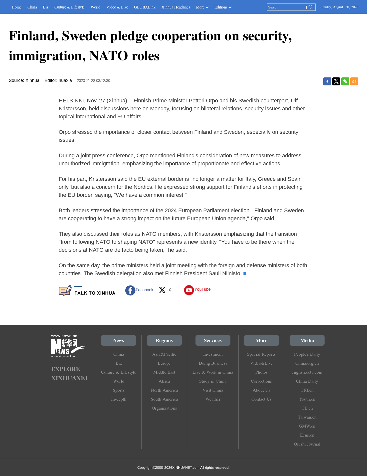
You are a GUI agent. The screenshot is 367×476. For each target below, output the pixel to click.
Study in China (212, 381)
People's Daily (307, 354)
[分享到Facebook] (327, 81)
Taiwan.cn (307, 417)
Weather (212, 399)
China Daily (307, 381)
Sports (118, 390)
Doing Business (213, 363)
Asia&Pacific (164, 354)
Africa (164, 381)
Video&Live (261, 363)
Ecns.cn (307, 435)
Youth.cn (307, 399)
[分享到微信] (345, 81)
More (200, 6)
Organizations (164, 408)
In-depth (118, 399)
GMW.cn (307, 426)
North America (164, 390)
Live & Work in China (212, 372)
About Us (261, 390)
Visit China (212, 390)
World (95, 6)
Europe (164, 363)
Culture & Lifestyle (69, 6)
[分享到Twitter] (336, 81)
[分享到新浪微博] (354, 81)
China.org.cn (307, 363)
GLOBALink (145, 6)
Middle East (164, 372)
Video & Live (117, 6)
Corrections (261, 381)
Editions (220, 6)
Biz (45, 6)
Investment (213, 354)
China (32, 6)
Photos (261, 372)
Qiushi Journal (307, 444)
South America (164, 399)
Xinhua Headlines (176, 6)
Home (16, 6)
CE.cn (307, 408)
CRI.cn (307, 390)
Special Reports (261, 354)
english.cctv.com (307, 372)
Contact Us (261, 399)
